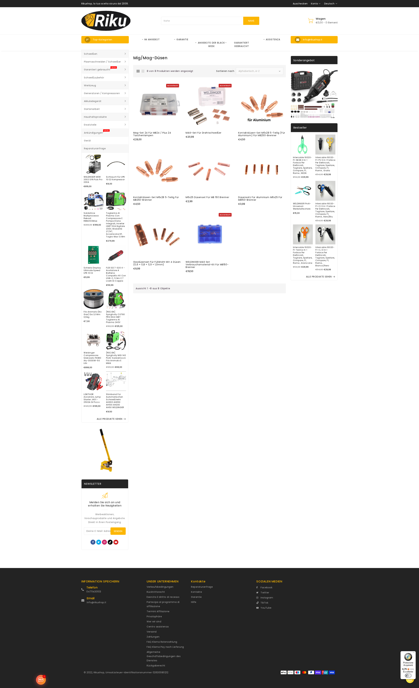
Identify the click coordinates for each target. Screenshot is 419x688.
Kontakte (196, 592)
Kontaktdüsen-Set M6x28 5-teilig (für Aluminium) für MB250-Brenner (261, 134)
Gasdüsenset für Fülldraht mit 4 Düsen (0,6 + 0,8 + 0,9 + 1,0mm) (157, 263)
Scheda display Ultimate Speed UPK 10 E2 (92, 270)
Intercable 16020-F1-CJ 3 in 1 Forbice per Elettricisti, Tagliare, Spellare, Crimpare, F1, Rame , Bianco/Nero (325, 256)
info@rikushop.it (96, 602)
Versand (152, 631)
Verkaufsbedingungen (160, 586)
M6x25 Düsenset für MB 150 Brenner (207, 197)
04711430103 (93, 591)
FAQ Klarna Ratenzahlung (162, 641)
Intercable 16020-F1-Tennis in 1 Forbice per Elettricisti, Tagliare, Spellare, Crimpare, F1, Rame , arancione (302, 255)
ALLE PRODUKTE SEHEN (109, 419)
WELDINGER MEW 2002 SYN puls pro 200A (93, 179)
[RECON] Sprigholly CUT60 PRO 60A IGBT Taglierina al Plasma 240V (115, 317)
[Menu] (414, 653)
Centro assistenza (158, 626)
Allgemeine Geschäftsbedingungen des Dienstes (164, 656)
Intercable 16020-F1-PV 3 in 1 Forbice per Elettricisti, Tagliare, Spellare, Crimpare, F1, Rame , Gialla (325, 164)
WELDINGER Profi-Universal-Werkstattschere (302, 206)
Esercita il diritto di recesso (163, 597)
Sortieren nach (225, 71)
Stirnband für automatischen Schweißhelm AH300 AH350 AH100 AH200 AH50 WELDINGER (115, 401)
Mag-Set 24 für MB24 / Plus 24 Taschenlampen (152, 134)
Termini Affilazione (158, 611)
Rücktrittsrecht (156, 592)
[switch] (408, 676)
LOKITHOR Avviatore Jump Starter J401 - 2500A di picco (92, 398)
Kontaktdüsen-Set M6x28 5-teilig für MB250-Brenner (156, 198)
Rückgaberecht (156, 665)
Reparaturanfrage (202, 586)
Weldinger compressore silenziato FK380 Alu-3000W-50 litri (92, 358)
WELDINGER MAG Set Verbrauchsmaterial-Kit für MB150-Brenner (207, 264)
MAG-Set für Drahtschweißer (203, 132)
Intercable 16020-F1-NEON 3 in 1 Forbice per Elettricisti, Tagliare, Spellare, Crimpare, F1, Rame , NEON (302, 165)
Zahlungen (153, 636)
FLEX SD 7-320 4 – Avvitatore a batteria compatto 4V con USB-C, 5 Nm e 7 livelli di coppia (116, 274)
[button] (105, 39)
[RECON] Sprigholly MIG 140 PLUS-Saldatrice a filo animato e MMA (116, 358)
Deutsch (329, 3)
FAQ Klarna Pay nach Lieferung (165, 647)
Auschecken (300, 3)
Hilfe (193, 602)
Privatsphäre (154, 616)
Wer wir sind (154, 621)
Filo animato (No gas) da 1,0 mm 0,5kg (93, 314)
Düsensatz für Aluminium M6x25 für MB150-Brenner (260, 198)
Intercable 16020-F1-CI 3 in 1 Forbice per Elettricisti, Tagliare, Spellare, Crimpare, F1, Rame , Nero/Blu (325, 210)
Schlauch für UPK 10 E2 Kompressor (115, 178)
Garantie (196, 597)
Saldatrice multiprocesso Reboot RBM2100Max (91, 217)
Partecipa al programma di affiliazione (163, 604)
